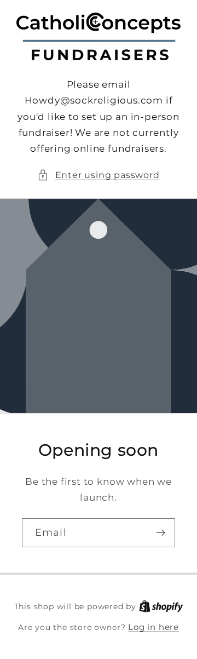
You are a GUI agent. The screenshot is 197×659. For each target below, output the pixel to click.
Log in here (153, 627)
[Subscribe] (161, 533)
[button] (98, 175)
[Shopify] (161, 606)
